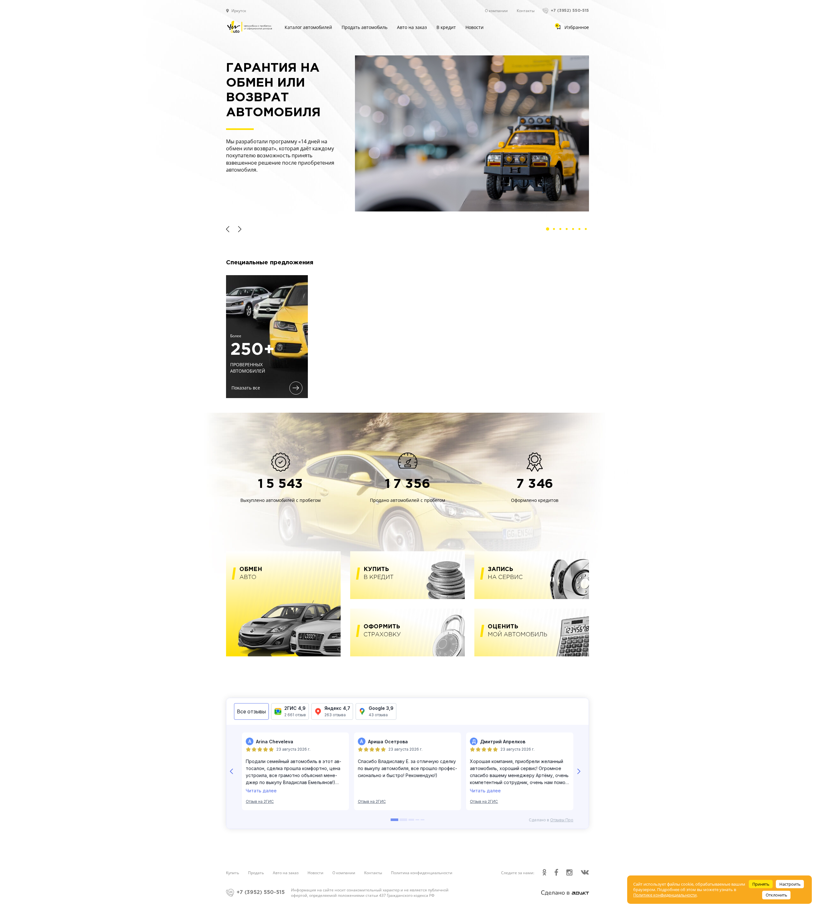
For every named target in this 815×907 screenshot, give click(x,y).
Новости (474, 27)
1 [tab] (549, 230)
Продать (256, 872)
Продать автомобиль (364, 27)
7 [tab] (587, 230)
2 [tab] (555, 230)
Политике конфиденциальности (665, 895)
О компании (496, 10)
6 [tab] (581, 230)
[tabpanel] (407, 133)
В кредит (446, 27)
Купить (232, 872)
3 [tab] (562, 230)
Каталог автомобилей (308, 27)
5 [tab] (574, 230)
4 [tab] (568, 230)
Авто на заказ (412, 27)
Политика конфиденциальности (421, 872)
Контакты (526, 10)
